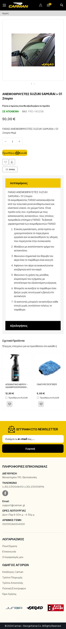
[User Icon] (40, 5)
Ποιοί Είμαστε (9, 546)
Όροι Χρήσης (9, 594)
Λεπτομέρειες (19, 183)
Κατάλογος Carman (12, 571)
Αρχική (5, 13)
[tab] (33, 183)
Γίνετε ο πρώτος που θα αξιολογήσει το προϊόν (26, 105)
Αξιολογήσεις (18, 325)
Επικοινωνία (9, 551)
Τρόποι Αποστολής (12, 582)
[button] (40, 5)
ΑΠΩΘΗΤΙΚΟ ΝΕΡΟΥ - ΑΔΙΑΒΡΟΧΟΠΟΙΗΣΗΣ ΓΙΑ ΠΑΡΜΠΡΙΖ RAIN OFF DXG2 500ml (16, 388)
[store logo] (18, 5)
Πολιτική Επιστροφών (14, 588)
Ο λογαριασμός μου (12, 557)
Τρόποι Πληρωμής (12, 577)
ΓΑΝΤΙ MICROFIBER (47, 384)
